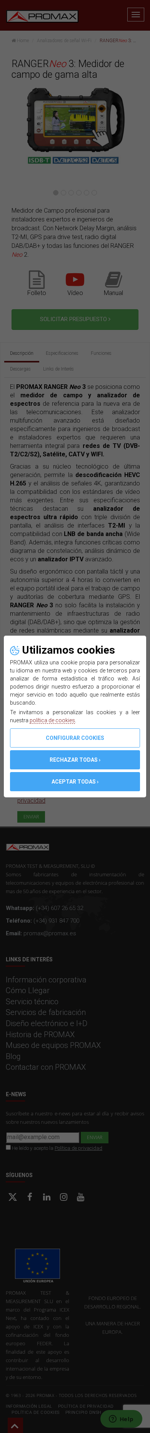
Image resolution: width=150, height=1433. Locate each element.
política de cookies (52, 720)
